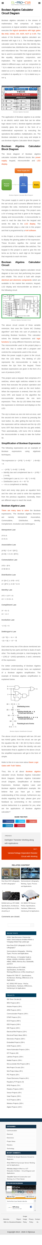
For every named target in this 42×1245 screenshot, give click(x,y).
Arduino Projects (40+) (14, 1006)
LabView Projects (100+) (15, 1057)
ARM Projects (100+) (14, 1010)
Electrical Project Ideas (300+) (17, 1035)
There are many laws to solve (15, 510)
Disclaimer (12, 1222)
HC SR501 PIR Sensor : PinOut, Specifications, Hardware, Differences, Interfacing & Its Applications (19, 986)
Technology (10, 1148)
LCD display (29, 224)
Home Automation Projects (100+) (18, 1049)
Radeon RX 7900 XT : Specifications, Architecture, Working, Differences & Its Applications (20, 978)
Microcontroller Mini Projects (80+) (18, 1064)
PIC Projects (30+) (13, 1075)
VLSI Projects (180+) (14, 1100)
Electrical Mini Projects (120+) (17, 1031)
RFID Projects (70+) (13, 1085)
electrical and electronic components (17, 280)
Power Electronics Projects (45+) (18, 1078)
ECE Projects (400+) (14, 1021)
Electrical (10, 1134)
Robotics (9, 1145)
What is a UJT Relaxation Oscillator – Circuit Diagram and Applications (21, 1171)
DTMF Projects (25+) (14, 1017)
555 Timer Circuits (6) (14, 999)
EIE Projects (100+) (13, 1028)
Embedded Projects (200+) (16, 1042)
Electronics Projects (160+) (16, 1039)
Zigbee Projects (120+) (14, 1107)
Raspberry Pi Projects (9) (15, 1082)
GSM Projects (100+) (14, 1046)
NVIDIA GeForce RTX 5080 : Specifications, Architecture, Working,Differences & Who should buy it (20, 970)
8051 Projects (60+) (13, 1003)
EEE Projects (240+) (14, 1024)
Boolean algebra (33, 771)
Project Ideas (11, 1141)
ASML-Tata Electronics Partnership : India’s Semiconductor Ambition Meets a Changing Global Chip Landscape (20, 939)
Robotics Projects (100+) (15, 1089)
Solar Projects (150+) (14, 1096)
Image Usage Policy (25, 1219)
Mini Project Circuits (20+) (15, 1067)
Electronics (10, 1138)
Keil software (30, 230)
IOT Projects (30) (12, 1053)
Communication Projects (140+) (17, 1014)
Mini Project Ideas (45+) (15, 1071)
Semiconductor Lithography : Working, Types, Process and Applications (30, 883)
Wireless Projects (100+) (15, 1103)
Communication (12, 1130)
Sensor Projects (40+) (14, 1092)
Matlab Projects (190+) (14, 1060)
